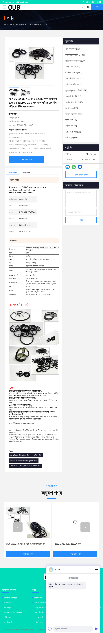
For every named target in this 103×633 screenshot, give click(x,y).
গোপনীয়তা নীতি (9, 622)
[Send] (96, 629)
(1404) (75, 55)
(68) (76, 90)
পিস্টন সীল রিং (38, 622)
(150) (71, 138)
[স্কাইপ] (67, 167)
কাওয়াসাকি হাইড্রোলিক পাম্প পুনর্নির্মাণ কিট (23, 460)
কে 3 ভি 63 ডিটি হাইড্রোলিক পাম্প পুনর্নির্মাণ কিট (25, 455)
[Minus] (96, 569)
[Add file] (50, 629)
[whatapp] (74, 167)
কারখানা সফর (8, 603)
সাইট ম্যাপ (7, 617)
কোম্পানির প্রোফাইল (10, 598)
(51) (72, 67)
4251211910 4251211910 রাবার (20, 544)
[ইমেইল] (80, 167)
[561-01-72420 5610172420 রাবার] (75, 522)
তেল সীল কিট (38, 598)
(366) (72, 108)
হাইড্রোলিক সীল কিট (40, 607)
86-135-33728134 (93, 2)
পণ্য (11, 25)
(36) (71, 120)
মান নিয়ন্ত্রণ (7, 607)
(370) (72, 49)
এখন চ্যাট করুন (81, 174)
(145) (74, 102)
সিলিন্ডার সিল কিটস (40, 603)
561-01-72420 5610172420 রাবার (68, 544)
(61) (72, 84)
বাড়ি (5, 25)
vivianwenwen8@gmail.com (16, 2)
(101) (73, 114)
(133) (73, 72)
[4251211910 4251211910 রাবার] (28, 522)
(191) (72, 78)
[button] (18, 527)
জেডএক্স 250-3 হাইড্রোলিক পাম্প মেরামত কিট (25, 466)
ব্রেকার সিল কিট (39, 612)
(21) (73, 132)
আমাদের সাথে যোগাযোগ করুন (13, 612)
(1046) (75, 61)
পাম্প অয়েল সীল (20, 25)
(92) (73, 96)
